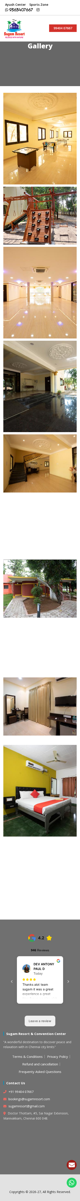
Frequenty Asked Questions (40, 1071)
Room (40, 517)
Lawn (40, 461)
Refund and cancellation (40, 1064)
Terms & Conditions (27, 1056)
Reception (40, 502)
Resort (40, 531)
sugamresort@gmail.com (26, 1106)
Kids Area (40, 213)
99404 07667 (63, 28)
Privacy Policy (57, 1056)
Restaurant (40, 509)
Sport (40, 524)
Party (40, 290)
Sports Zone (38, 4)
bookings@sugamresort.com (29, 1099)
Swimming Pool (40, 861)
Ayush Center (15, 4)
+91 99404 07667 (21, 1092)
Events (40, 136)
